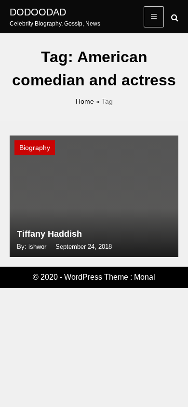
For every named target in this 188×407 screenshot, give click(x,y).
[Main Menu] (154, 16)
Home (85, 101)
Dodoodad (38, 12)
